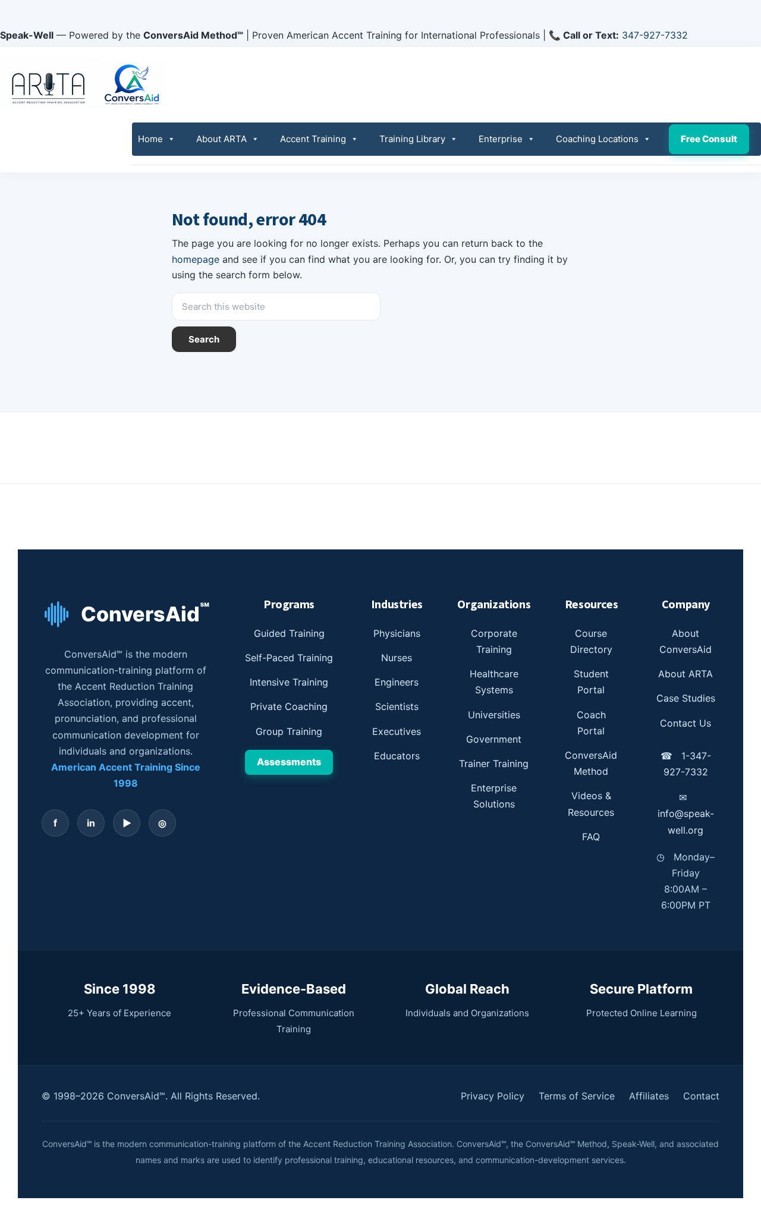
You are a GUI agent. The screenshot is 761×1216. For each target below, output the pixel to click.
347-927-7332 (655, 35)
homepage (195, 259)
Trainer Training (494, 763)
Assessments (289, 762)
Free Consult (709, 138)
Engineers (397, 682)
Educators (397, 756)
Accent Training (313, 138)
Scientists (397, 706)
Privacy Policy (492, 1096)
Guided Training (289, 633)
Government (493, 739)
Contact (701, 1096)
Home (150, 138)
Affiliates (649, 1096)
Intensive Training (289, 682)
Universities (494, 715)
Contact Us (685, 723)
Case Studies (685, 698)
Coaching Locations (597, 138)
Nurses (396, 658)
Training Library (412, 138)
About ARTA (221, 138)
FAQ (591, 837)
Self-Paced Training (289, 658)
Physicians (396, 633)
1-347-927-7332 (686, 764)
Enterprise (501, 138)
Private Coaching (289, 706)
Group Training (289, 731)
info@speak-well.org (686, 813)
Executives (396, 731)
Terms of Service (577, 1096)
